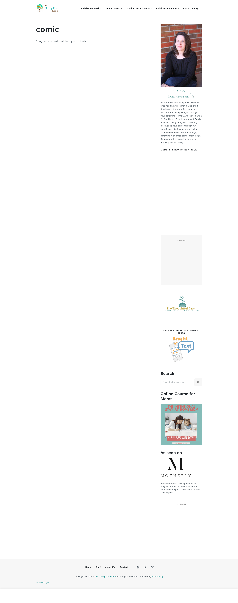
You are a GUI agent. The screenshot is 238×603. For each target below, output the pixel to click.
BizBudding (157, 576)
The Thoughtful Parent (105, 576)
